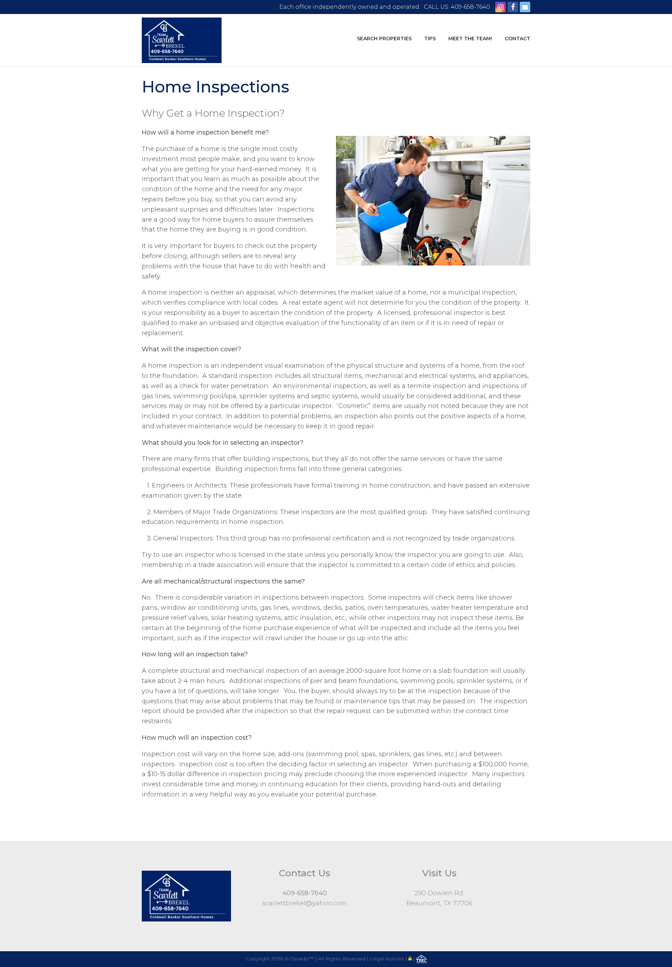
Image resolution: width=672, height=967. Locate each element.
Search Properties (384, 38)
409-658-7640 (304, 893)
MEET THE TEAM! (470, 38)
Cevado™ (302, 958)
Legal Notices (387, 958)
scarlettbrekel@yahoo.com (304, 903)
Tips (430, 38)
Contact (517, 38)
